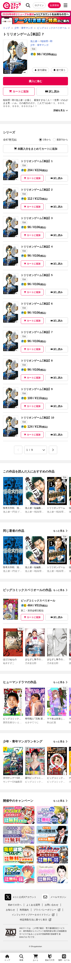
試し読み (54, 91)
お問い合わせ (51, 905)
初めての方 (50, 960)
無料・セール (64, 960)
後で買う (61, 70)
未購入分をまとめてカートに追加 (37, 148)
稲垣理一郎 (46, 41)
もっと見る (59, 530)
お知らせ (10, 909)
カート (35, 960)
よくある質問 (33, 905)
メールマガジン (58, 897)
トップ (7, 960)
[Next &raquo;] (53, 450)
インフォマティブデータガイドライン (31, 914)
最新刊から (62, 139)
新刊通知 (42, 70)
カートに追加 (21, 91)
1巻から (47, 139)
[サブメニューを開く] (65, 5)
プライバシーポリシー (47, 909)
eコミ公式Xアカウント (21, 898)
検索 (21, 960)
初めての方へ (15, 905)
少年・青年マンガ (39, 45)
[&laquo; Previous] (18, 450)
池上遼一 (34, 41)
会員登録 (54, 5)
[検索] (28, 5)
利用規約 (24, 909)
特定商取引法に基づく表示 (35, 919)
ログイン (39, 5)
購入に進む (35, 81)
